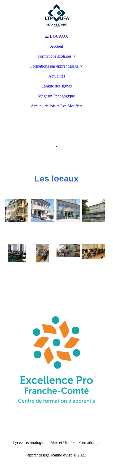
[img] (56, 16)
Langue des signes (56, 86)
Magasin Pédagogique (56, 96)
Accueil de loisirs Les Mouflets (56, 106)
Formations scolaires (54, 56)
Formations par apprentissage (54, 66)
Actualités (56, 76)
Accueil (56, 46)
